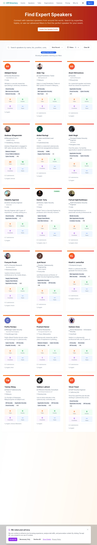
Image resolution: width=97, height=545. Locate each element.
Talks (39, 3)
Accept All (13, 539)
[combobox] (57, 47)
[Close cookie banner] (88, 529)
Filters (72, 47)
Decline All (37, 539)
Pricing (67, 3)
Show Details (47, 539)
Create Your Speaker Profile (48, 29)
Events (23, 3)
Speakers (31, 3)
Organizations (49, 3)
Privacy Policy (56, 539)
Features (59, 3)
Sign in (90, 3)
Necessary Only (25, 539)
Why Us (75, 3)
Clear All (86, 47)
